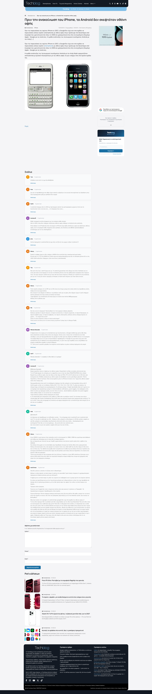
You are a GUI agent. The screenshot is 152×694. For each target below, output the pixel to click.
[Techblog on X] (120, 3)
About (34, 688)
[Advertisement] (58, 149)
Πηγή (26, 126)
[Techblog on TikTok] (123, 3)
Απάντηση (33, 183)
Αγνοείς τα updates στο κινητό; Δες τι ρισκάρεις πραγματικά (63, 630)
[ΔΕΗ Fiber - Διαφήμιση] (111, 36)
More (92, 3)
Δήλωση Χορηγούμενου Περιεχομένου (64, 685)
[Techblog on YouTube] (117, 3)
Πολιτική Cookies (51, 685)
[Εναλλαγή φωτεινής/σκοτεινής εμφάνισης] (125, 3)
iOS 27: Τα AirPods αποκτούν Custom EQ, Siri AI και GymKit (75, 672)
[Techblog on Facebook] (112, 3)
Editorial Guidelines (100, 685)
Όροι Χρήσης (28, 685)
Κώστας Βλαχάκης (87, 27)
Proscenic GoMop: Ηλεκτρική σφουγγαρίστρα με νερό (74, 654)
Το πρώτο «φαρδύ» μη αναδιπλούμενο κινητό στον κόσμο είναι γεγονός (66, 597)
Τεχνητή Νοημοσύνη (65, 3)
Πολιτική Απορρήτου (117, 153)
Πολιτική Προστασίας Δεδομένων (39, 685)
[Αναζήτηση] (110, 4)
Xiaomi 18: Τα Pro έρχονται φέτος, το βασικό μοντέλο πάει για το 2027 (66, 614)
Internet (86, 3)
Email (26, 559)
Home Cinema (78, 3)
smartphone (48, 46)
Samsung (81, 9)
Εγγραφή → (111, 150)
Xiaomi (87, 9)
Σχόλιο (27, 531)
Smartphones (47, 3)
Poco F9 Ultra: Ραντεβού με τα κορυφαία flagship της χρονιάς (63, 580)
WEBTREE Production (41, 688)
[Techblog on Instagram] (115, 3)
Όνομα (27, 551)
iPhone (74, 9)
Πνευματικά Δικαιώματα (80, 685)
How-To (55, 3)
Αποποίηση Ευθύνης (90, 685)
